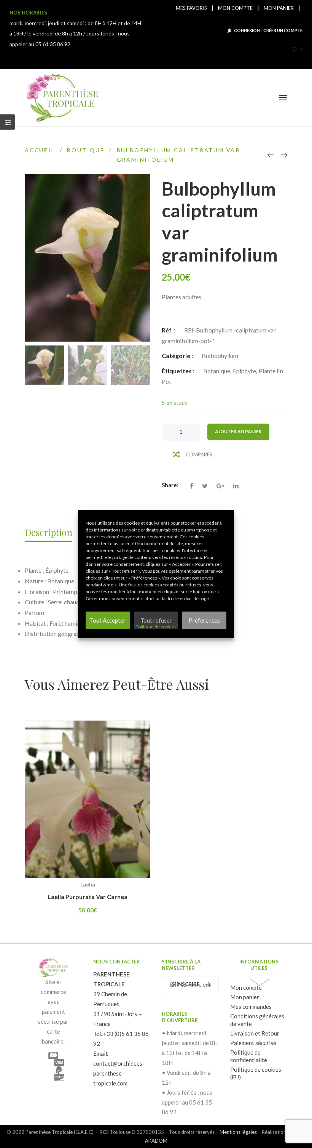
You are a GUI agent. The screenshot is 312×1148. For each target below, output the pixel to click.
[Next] (284, 154)
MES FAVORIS (191, 8)
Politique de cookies (156, 626)
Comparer (199, 454)
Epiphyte (244, 370)
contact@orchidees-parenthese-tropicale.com (119, 1073)
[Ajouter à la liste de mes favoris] (117, 878)
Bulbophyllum (220, 355)
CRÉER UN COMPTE (282, 30)
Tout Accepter (108, 620)
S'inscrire (185, 984)
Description (48, 532)
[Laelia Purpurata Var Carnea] (87, 799)
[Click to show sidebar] (7, 122)
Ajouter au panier (238, 431)
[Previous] (270, 154)
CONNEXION (247, 30)
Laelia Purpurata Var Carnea (87, 896)
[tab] (52, 532)
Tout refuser (156, 620)
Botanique (216, 370)
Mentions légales (238, 1132)
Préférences (204, 620)
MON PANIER (279, 8)
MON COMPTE (235, 8)
